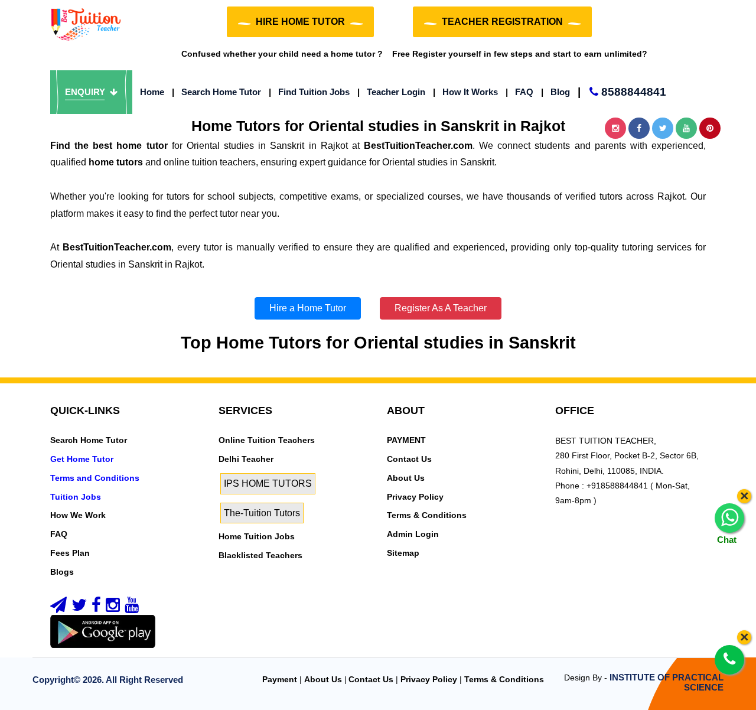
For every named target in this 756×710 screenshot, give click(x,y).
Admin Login (413, 534)
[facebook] (96, 608)
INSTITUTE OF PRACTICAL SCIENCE (667, 682)
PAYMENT (406, 440)
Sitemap (403, 553)
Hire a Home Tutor (307, 308)
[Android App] (102, 631)
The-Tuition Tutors (262, 513)
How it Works (465, 92)
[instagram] (113, 608)
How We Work (78, 515)
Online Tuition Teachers (267, 440)
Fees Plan (70, 553)
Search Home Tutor (216, 92)
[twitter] (79, 608)
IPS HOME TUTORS (268, 483)
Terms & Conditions (427, 515)
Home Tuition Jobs (257, 536)
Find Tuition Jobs (309, 92)
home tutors (116, 162)
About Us (406, 478)
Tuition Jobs (75, 496)
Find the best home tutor (109, 146)
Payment (279, 679)
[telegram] (58, 608)
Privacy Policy (415, 496)
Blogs (62, 572)
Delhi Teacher (246, 459)
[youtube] (132, 608)
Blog (555, 92)
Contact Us (409, 459)
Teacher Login (391, 92)
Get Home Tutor (81, 459)
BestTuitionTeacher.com (418, 146)
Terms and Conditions (94, 478)
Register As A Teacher (441, 308)
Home (152, 92)
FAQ (519, 92)
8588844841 (622, 92)
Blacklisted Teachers (260, 555)
